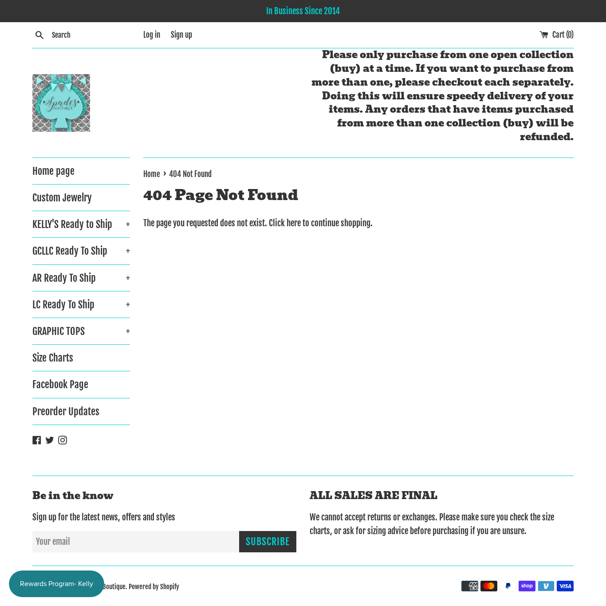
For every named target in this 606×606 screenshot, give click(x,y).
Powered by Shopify (154, 586)
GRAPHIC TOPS (81, 331)
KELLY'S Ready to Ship (81, 224)
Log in (151, 34)
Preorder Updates (65, 411)
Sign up (181, 34)
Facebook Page (60, 384)
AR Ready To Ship (81, 278)
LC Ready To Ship (81, 305)
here (294, 223)
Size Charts (52, 358)
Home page (53, 171)
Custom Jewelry (62, 198)
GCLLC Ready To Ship (81, 251)
